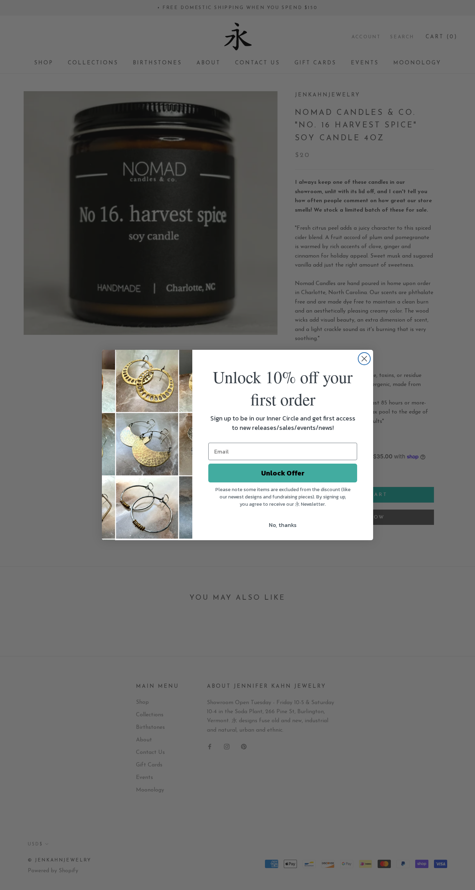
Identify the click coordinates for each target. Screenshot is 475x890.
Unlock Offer (283, 473)
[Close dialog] (364, 359)
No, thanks (283, 525)
